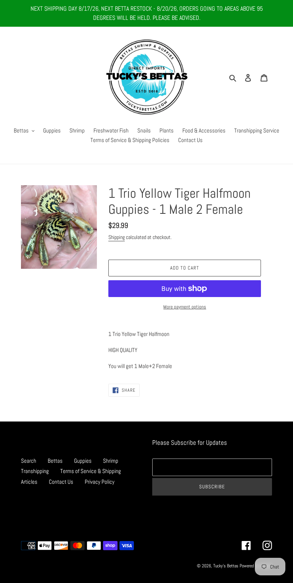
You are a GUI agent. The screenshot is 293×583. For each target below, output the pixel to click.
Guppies (83, 460)
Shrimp (110, 460)
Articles (29, 481)
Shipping (116, 237)
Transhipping (35, 471)
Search (28, 460)
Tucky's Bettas (225, 566)
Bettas (55, 460)
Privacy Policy (99, 481)
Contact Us (61, 481)
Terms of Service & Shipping (90, 471)
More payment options (184, 307)
